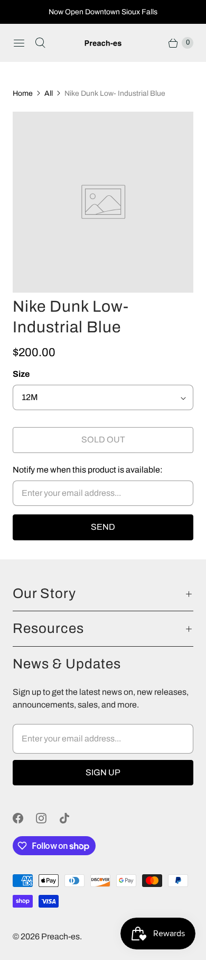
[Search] (40, 43)
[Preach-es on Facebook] (24, 818)
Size (21, 373)
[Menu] (19, 43)
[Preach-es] (103, 43)
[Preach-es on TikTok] (70, 818)
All (48, 93)
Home (23, 93)
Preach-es (60, 936)
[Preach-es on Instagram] (47, 818)
